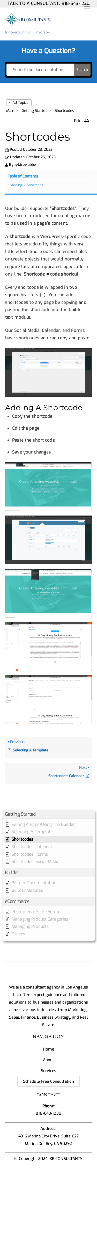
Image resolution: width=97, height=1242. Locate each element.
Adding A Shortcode (27, 185)
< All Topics (19, 102)
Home (48, 1049)
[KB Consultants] (28, 24)
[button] (49, 814)
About (48, 1059)
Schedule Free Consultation (48, 1081)
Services (48, 1070)
